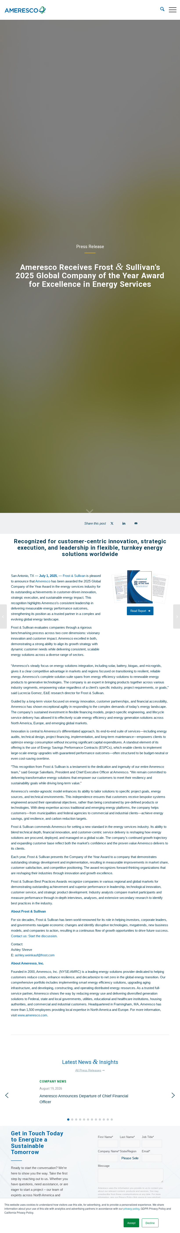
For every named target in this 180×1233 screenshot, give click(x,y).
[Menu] (170, 10)
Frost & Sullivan (74, 576)
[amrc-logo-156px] (25, 10)
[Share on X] (112, 523)
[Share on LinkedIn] (124, 523)
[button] (90, 1095)
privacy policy (131, 1208)
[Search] (160, 10)
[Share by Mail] (136, 523)
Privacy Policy (126, 1197)
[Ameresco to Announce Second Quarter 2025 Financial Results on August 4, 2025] (3, 616)
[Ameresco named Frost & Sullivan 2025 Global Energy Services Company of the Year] (176, 616)
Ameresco (42, 581)
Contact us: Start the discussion (34, 936)
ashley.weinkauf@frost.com (35, 955)
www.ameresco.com (32, 1015)
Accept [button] (131, 1223)
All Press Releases (88, 1070)
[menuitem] (160, 10)
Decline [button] (150, 1223)
